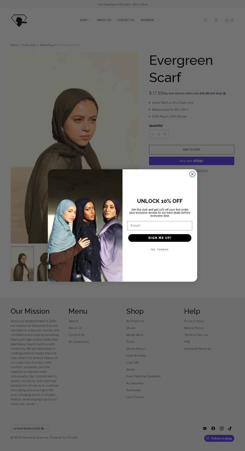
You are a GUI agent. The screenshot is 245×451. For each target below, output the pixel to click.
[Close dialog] (192, 174)
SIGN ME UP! (160, 238)
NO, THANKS (160, 249)
